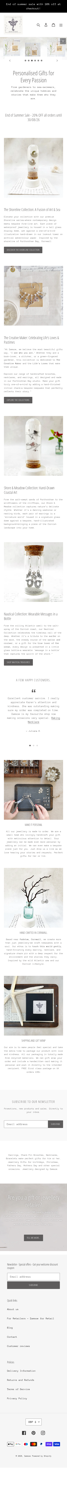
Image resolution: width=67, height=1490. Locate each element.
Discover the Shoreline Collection (23, 249)
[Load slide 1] (25, 61)
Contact (12, 1337)
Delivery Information (21, 1370)
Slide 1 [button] (30, 745)
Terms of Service (18, 1389)
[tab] (30, 745)
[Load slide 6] (42, 61)
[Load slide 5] (38, 61)
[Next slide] (57, 60)
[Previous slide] (10, 60)
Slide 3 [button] (37, 745)
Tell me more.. (33, 1237)
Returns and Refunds (20, 1380)
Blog (10, 1327)
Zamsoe (27, 1456)
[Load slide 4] (35, 61)
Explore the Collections (18, 400)
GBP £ (32, 1421)
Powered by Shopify (41, 1456)
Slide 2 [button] (33, 745)
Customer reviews (18, 1346)
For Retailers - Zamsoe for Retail (30, 1318)
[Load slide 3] (32, 61)
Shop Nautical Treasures (18, 662)
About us (13, 1309)
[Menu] (61, 25)
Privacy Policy (17, 1398)
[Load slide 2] (29, 61)
